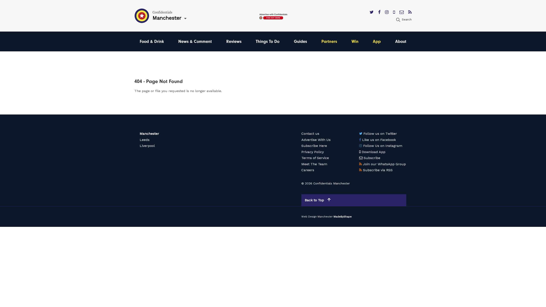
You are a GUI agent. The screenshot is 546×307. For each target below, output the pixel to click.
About (400, 41)
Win (355, 41)
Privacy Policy (312, 152)
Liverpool (147, 146)
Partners (329, 41)
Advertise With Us (316, 140)
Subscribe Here (314, 146)
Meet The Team (314, 164)
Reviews (233, 41)
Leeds (145, 140)
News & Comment (195, 41)
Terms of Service (315, 158)
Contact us (310, 134)
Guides (300, 41)
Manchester (149, 134)
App (377, 41)
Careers (307, 170)
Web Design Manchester (317, 216)
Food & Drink (152, 41)
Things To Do (267, 41)
